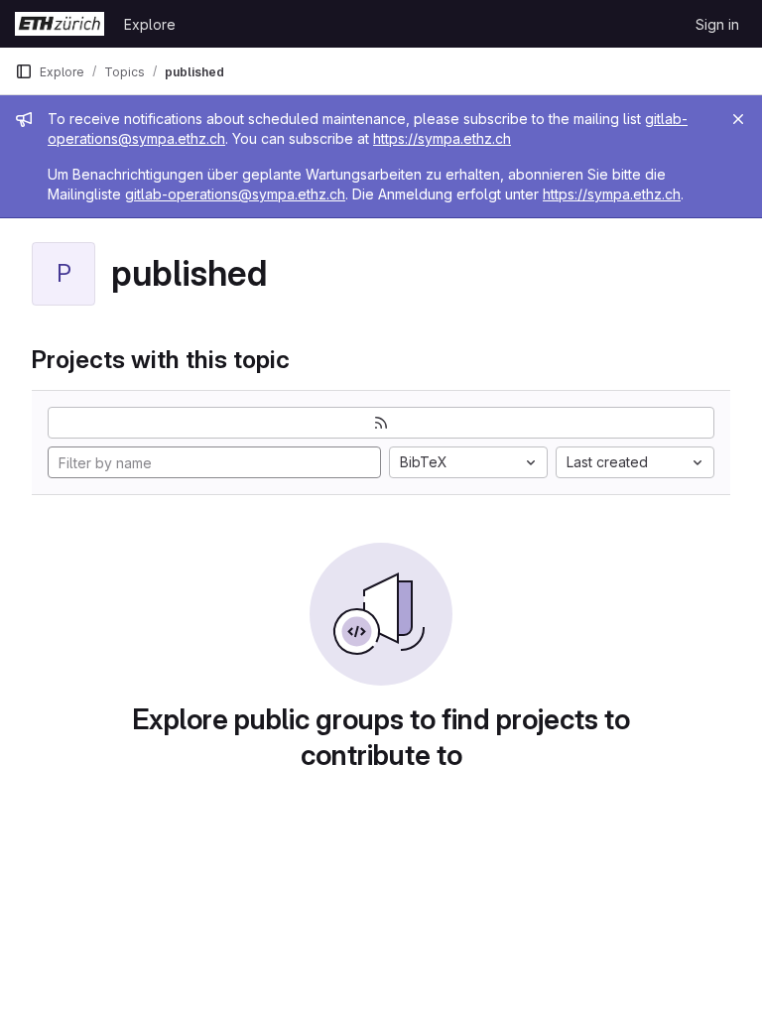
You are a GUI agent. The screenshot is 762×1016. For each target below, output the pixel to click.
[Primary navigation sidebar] (24, 71)
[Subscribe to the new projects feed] (381, 423)
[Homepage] (59, 24)
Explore (150, 24)
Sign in (717, 24)
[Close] (738, 119)
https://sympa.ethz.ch (442, 138)
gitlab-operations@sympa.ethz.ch (235, 194)
